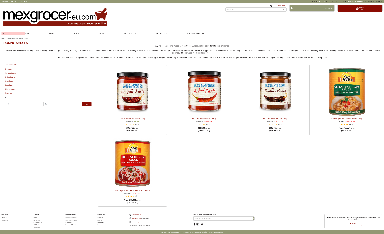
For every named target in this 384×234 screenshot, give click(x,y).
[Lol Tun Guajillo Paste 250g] (132, 91)
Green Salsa (8, 85)
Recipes (13, 1)
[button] (132, 124)
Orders (36, 217)
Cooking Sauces (10, 77)
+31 (275, 5)
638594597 (281, 5)
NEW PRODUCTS (161, 33)
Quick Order (37, 227)
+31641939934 (136, 218)
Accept (354, 223)
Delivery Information (71, 217)
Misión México (101, 222)
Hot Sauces (8, 69)
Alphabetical (113, 63)
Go (87, 104)
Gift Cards (23, 1)
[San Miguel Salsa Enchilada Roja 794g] (132, 163)
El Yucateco (8, 93)
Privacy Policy (70, 222)
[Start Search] (284, 9)
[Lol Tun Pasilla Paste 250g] (275, 91)
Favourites (37, 220)
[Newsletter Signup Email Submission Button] (253, 218)
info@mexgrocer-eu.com (139, 222)
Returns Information (71, 220)
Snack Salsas (9, 81)
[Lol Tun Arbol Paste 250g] (204, 91)
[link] (195, 224)
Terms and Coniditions (72, 225)
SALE (4, 33)
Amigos (100, 220)
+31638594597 (136, 214)
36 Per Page (102, 63)
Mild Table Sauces (10, 73)
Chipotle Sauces (10, 89)
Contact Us (5, 220)
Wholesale (5, 1)
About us (4, 217)
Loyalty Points (38, 222)
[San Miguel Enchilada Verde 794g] (347, 91)
